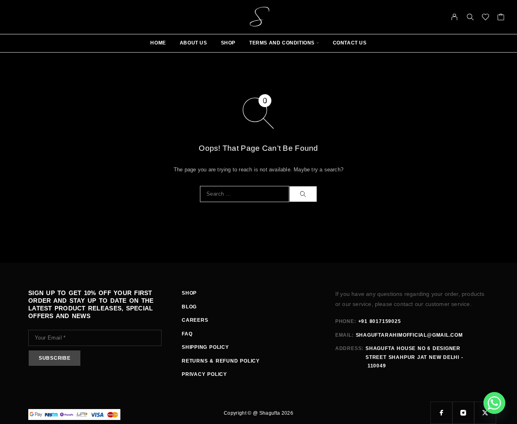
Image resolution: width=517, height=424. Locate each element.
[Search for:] (244, 194)
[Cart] (501, 18)
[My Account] (454, 17)
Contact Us (350, 43)
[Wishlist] (486, 18)
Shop (228, 43)
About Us (193, 43)
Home (158, 43)
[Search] (470, 17)
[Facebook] (441, 413)
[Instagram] (463, 413)
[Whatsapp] (494, 403)
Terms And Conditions (282, 43)
